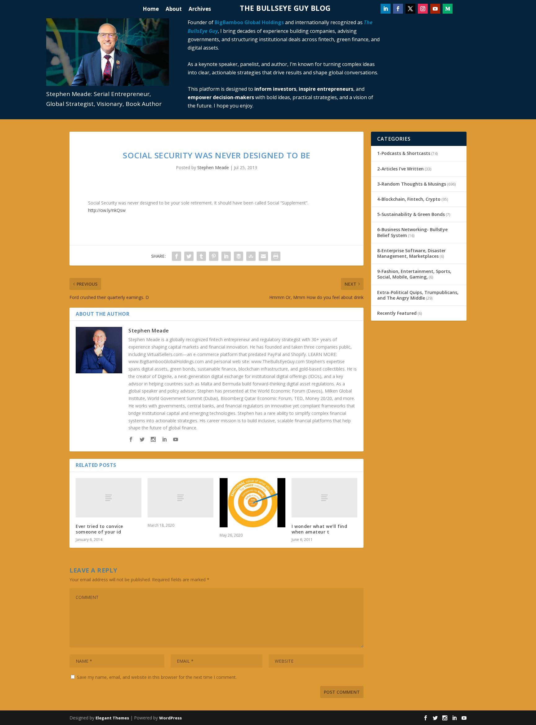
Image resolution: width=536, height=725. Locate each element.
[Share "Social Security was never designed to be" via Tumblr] (201, 256)
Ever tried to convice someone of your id (99, 529)
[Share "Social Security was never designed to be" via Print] (276, 256)
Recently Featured (397, 313)
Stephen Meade (213, 167)
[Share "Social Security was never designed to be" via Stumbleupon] (251, 256)
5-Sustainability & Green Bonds (411, 214)
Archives (200, 9)
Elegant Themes (112, 718)
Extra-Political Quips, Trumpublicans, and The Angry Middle (417, 295)
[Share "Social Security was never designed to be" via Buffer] (238, 256)
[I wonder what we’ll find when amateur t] (324, 497)
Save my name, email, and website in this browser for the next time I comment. (157, 677)
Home (151, 9)
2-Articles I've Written (400, 169)
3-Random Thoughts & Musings (411, 184)
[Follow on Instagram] (423, 9)
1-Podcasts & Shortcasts (403, 153)
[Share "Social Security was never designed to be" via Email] (263, 256)
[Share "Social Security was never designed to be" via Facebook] (176, 256)
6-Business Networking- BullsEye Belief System (412, 232)
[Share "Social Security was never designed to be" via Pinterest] (214, 256)
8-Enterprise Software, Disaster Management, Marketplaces (411, 253)
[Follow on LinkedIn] (386, 9)
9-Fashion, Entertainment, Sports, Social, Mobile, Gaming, (414, 274)
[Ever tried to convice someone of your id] (108, 497)
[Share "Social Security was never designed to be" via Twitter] (189, 256)
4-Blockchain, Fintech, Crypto (408, 199)
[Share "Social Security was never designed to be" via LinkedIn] (226, 256)
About (174, 9)
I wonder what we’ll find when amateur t (319, 529)
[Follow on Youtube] (435, 9)
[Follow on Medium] (448, 9)
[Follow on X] (410, 9)
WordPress (170, 718)
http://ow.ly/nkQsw (107, 210)
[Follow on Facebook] (398, 9)
